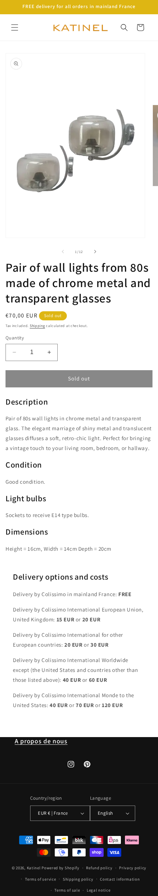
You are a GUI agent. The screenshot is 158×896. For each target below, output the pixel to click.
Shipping (37, 325)
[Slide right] (95, 251)
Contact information (120, 879)
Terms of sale (67, 890)
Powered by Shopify (60, 867)
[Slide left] (63, 251)
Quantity (15, 338)
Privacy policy (132, 867)
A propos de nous (41, 741)
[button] (15, 27)
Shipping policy (78, 879)
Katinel (34, 867)
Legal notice (98, 890)
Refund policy (99, 867)
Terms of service (40, 879)
